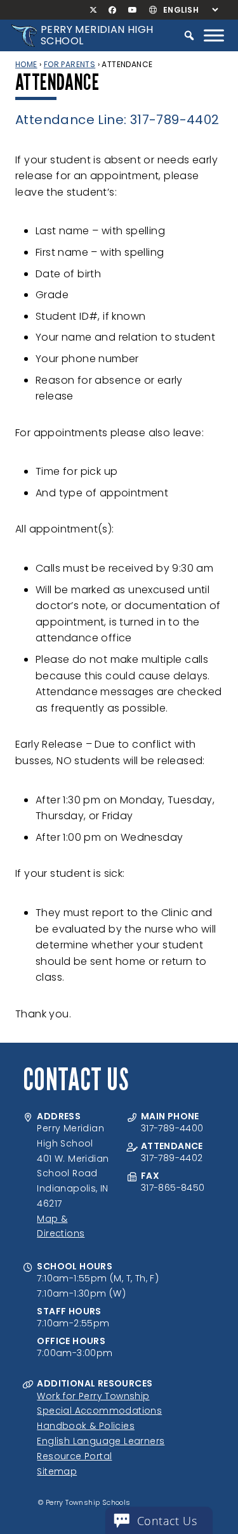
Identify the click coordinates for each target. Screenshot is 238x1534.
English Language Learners (100, 1441)
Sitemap (57, 1471)
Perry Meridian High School (97, 35)
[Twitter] (93, 10)
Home (26, 64)
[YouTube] (132, 10)
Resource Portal (74, 1456)
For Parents (69, 64)
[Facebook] (112, 10)
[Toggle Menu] (214, 35)
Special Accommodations (99, 1410)
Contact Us (167, 1520)
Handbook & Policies (86, 1425)
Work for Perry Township (93, 1396)
